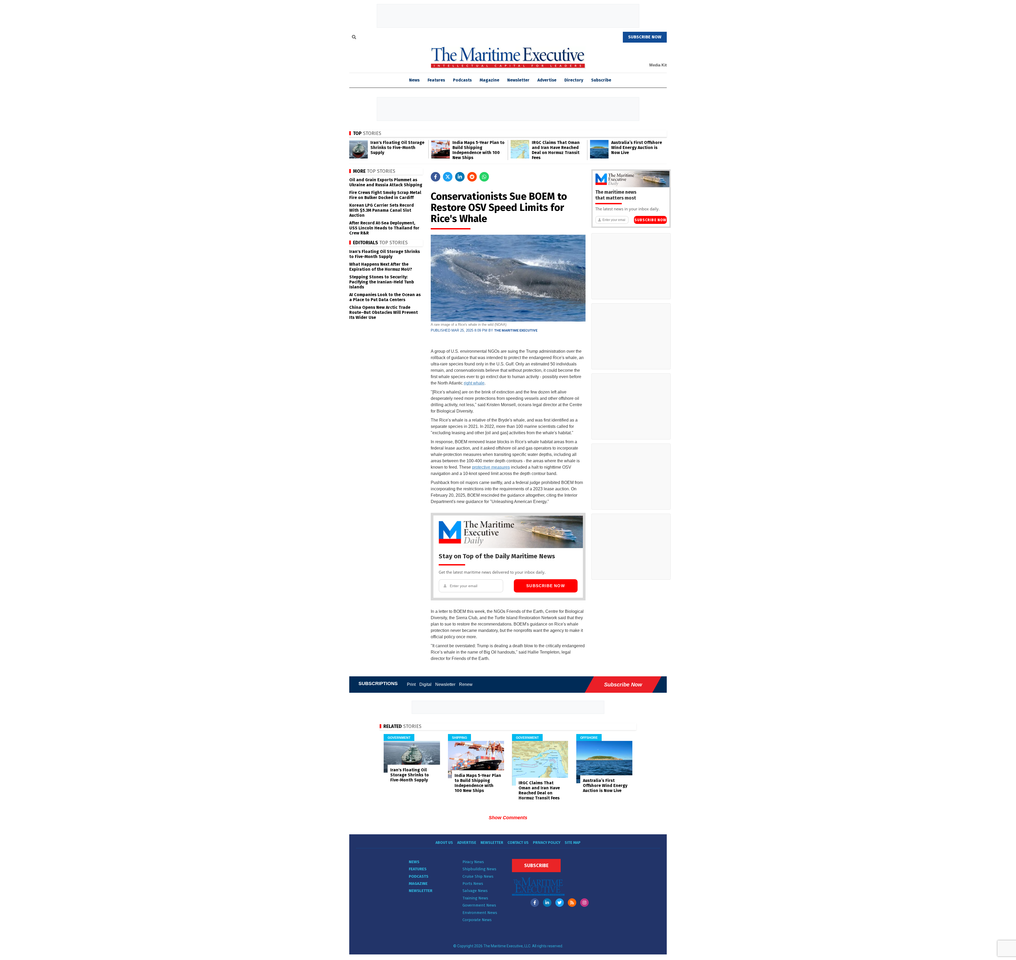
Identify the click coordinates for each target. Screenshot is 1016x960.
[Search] (354, 38)
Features (436, 80)
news (414, 80)
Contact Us (518, 842)
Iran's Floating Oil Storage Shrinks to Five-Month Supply (397, 147)
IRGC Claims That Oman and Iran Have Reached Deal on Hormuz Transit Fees (556, 150)
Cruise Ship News (477, 876)
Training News (475, 898)
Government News (479, 905)
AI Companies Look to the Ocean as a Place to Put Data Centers (385, 297)
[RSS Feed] (572, 902)
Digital (425, 684)
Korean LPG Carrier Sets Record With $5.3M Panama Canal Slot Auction (381, 210)
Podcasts (462, 80)
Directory (573, 80)
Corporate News (477, 919)
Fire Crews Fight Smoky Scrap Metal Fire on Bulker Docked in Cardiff (385, 195)
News (414, 861)
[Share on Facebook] (435, 177)
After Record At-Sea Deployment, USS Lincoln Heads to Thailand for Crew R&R (384, 228)
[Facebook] (534, 902)
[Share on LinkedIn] (460, 177)
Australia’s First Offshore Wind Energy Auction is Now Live (636, 147)
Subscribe (601, 80)
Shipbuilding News (479, 869)
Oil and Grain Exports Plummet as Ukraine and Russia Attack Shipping (385, 182)
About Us (444, 842)
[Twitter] (559, 902)
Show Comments (508, 817)
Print (411, 684)
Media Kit (658, 65)
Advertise (546, 80)
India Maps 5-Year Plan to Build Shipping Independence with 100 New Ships (478, 150)
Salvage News (475, 890)
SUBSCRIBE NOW (644, 36)
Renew (466, 684)
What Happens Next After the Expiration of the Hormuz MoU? (380, 267)
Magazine (489, 80)
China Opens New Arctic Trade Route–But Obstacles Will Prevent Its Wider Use (383, 312)
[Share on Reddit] (472, 177)
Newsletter (518, 80)
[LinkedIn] (547, 902)
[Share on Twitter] (447, 177)
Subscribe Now (545, 585)
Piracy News (473, 861)
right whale (474, 383)
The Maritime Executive (515, 330)
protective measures (491, 467)
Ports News (472, 883)
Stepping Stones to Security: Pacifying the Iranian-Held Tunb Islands (381, 281)
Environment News (479, 912)
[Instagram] (584, 902)
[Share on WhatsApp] (484, 177)
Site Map (572, 842)
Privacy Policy (546, 842)
